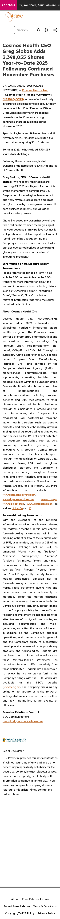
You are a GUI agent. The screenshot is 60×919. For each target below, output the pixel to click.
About (15, 899)
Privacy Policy (46, 913)
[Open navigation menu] (6, 30)
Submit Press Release (17, 906)
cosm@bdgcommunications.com (23, 721)
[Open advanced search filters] (46, 30)
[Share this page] (55, 30)
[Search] (39, 30)
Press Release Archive (35, 899)
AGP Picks (8, 5)
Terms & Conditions (44, 906)
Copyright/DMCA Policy (19, 913)
